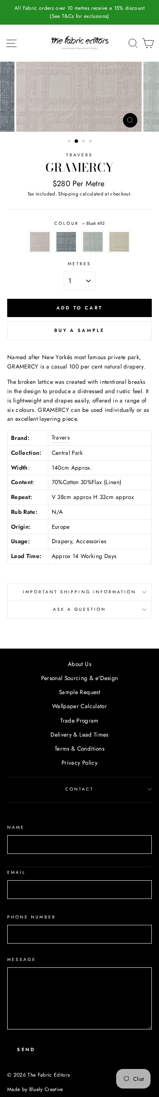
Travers (79, 155)
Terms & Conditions (79, 748)
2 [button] (77, 141)
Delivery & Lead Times (79, 734)
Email (16, 872)
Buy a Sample (79, 330)
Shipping (68, 193)
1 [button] (70, 142)
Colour (79, 223)
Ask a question (79, 609)
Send (26, 1049)
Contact (79, 789)
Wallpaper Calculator (79, 706)
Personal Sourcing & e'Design (79, 678)
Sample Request (79, 692)
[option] (79, 12)
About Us (79, 664)
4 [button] (91, 142)
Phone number (31, 917)
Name (16, 827)
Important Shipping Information (80, 592)
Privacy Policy (79, 762)
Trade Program (79, 720)
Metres (79, 264)
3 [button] (84, 142)
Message (21, 959)
